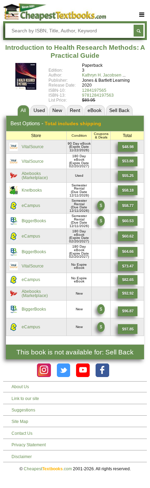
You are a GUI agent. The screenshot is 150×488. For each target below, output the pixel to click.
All (23, 110)
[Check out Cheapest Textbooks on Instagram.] (44, 370)
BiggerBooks (34, 220)
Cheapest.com (48, 468)
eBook (95, 110)
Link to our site (25, 398)
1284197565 (94, 90)
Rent (75, 110)
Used (39, 110)
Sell (119, 110)
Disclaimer (22, 456)
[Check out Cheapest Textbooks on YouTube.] (83, 370)
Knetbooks (32, 190)
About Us (20, 386)
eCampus (31, 205)
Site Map (20, 421)
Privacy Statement (29, 444)
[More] (142, 14)
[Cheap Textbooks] (54, 19)
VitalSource (33, 146)
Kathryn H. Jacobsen (101, 75)
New (57, 110)
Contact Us (22, 433)
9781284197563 (98, 95)
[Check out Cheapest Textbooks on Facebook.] (102, 370)
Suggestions (23, 410)
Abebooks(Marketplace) (35, 175)
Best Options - (55, 123)
